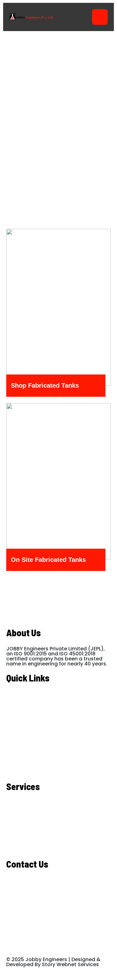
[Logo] (30, 17)
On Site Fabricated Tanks (48, 560)
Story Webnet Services (70, 964)
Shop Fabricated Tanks (45, 385)
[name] (24, 324)
